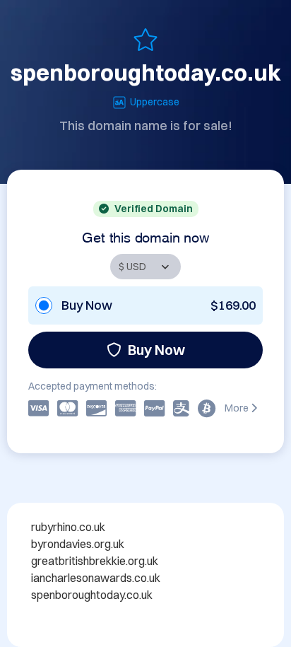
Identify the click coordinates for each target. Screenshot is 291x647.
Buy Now (156, 350)
